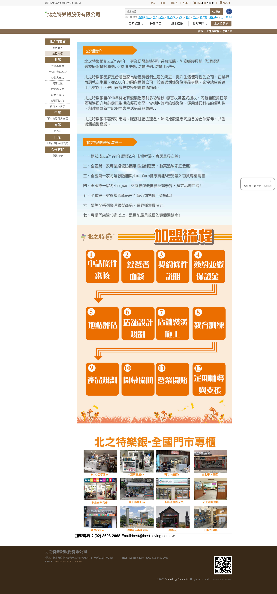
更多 (228, 17)
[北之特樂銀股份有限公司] (72, 13)
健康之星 (57, 83)
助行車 (213, 17)
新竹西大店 (57, 100)
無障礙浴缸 (144, 17)
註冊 (163, 2)
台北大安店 (57, 77)
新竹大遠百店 (57, 106)
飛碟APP (57, 155)
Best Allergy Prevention (177, 579)
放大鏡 (203, 17)
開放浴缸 (172, 17)
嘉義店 (57, 131)
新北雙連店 (57, 95)
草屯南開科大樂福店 (57, 121)
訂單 (185, 2)
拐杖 (188, 17)
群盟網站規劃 (226, 579)
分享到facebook (229, 11)
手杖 (195, 17)
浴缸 (181, 17)
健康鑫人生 (57, 89)
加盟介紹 (57, 53)
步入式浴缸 (159, 17)
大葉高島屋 (57, 66)
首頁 (200, 31)
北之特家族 (221, 23)
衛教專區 (198, 23)
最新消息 (155, 23)
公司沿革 (134, 23)
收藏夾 (174, 2)
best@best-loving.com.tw (68, 561)
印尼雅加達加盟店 (57, 143)
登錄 (153, 2)
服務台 (226, 3)
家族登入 (57, 48)
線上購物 (177, 23)
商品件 (205, 3)
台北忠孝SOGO (58, 72)
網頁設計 (216, 579)
